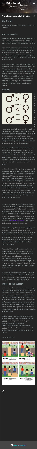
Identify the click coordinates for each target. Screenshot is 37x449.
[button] (34, 16)
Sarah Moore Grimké (17, 221)
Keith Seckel (13, 3)
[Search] (34, 4)
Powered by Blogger (19, 445)
